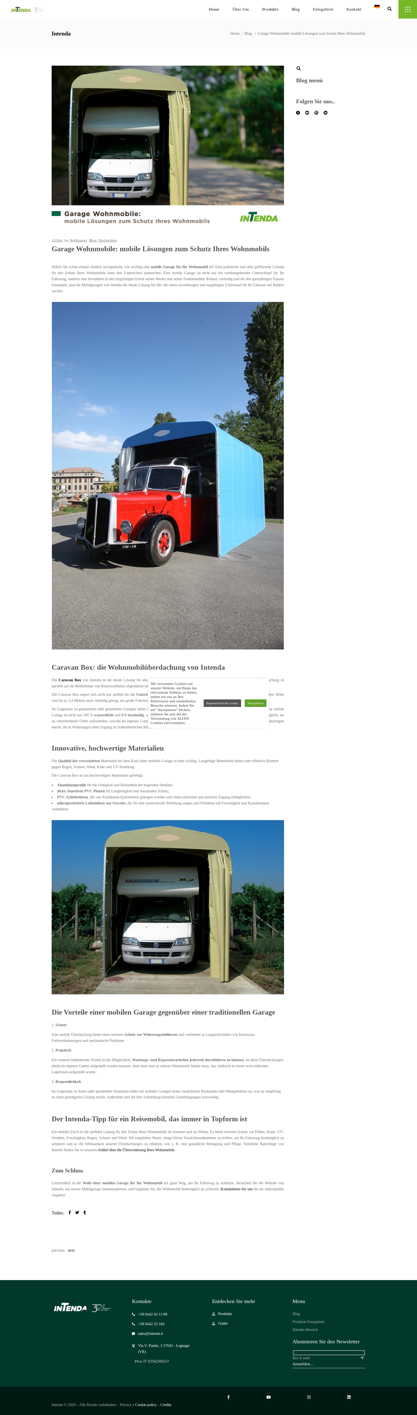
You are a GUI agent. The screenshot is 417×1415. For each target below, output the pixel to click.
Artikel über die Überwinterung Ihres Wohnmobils (136, 1150)
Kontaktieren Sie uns (237, 1189)
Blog (248, 33)
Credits (165, 1405)
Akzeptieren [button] (256, 703)
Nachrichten (107, 240)
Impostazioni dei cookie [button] (222, 703)
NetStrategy (78, 240)
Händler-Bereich (305, 1330)
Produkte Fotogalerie (308, 1322)
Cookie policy (146, 1405)
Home (235, 33)
